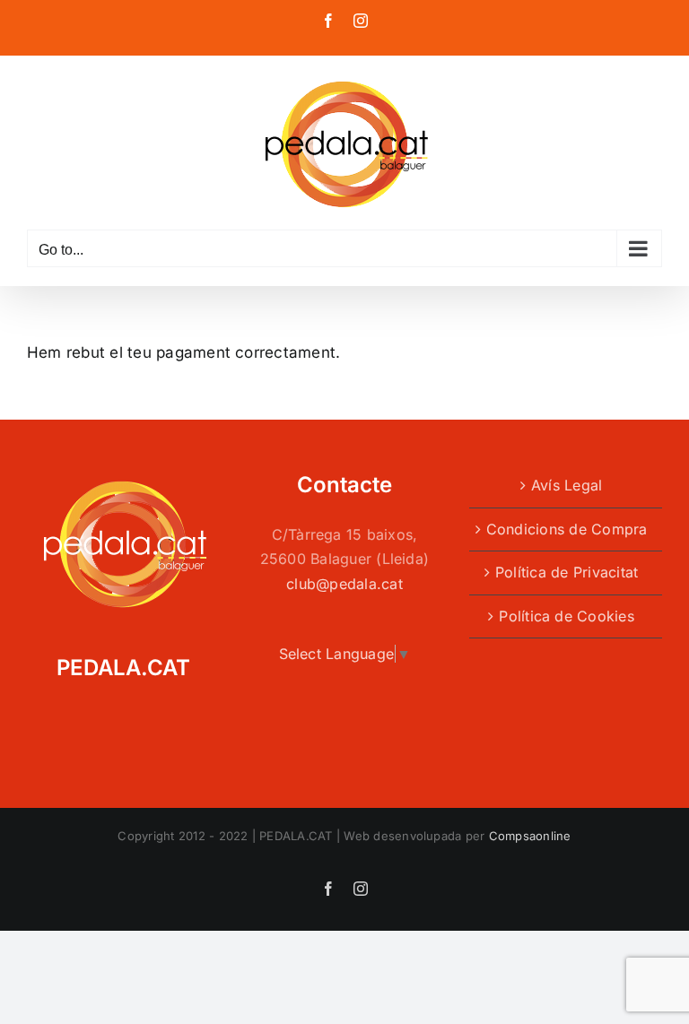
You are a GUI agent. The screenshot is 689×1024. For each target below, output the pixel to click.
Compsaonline (530, 836)
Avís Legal (566, 485)
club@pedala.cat (344, 584)
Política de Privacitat (566, 572)
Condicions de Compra (567, 529)
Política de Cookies (566, 616)
